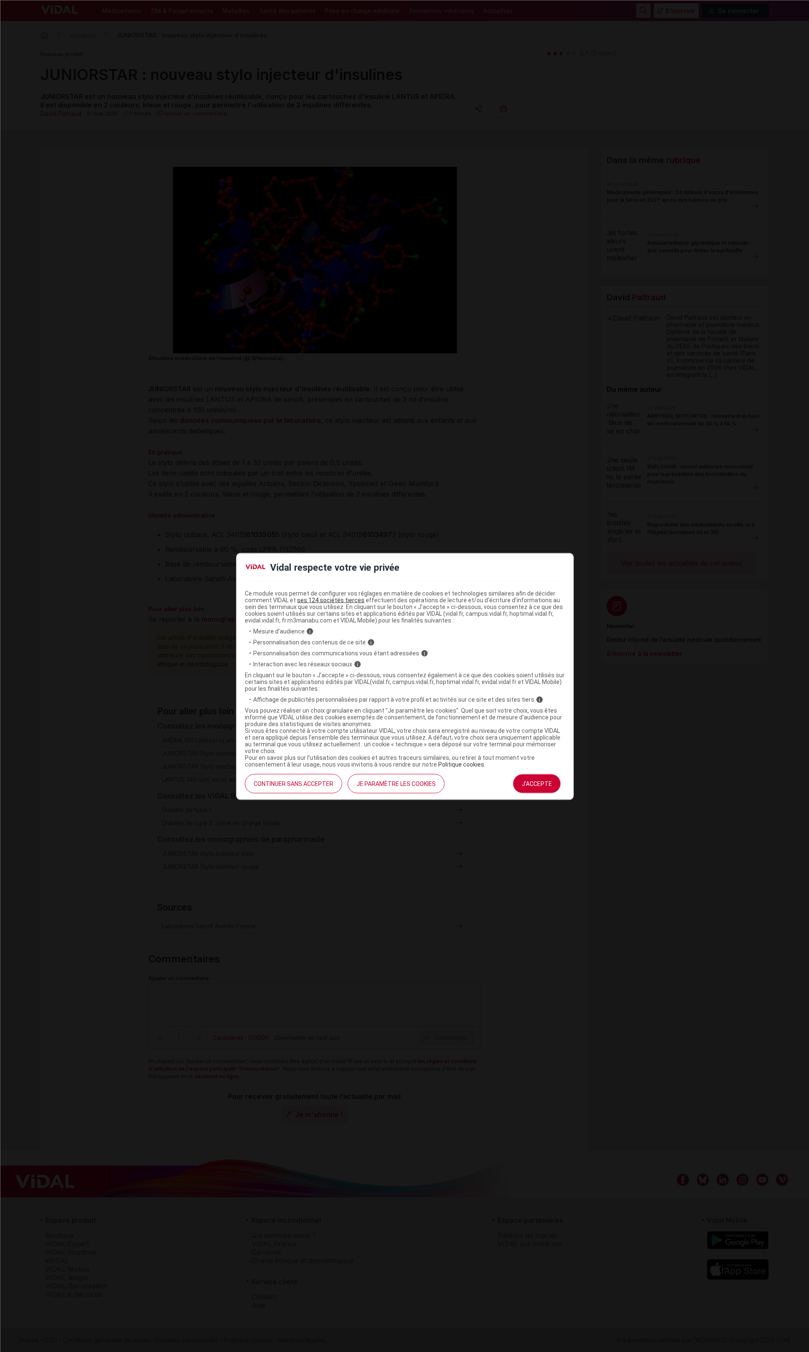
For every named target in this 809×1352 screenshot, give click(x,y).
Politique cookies (461, 764)
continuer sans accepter (293, 783)
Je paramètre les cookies (396, 783)
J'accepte (537, 783)
